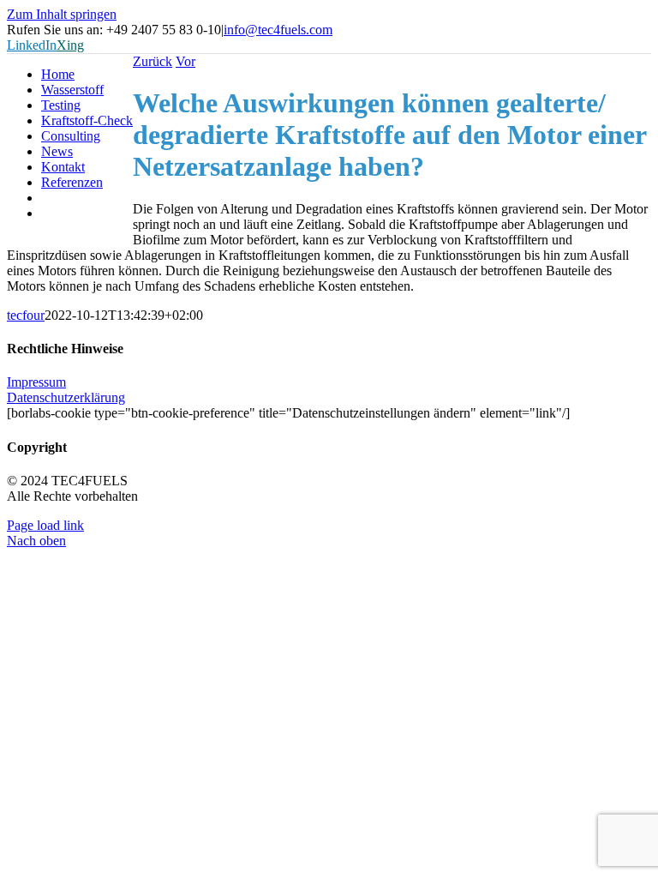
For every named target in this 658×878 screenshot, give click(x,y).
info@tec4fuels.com (278, 29)
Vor (185, 61)
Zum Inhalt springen (62, 14)
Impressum (36, 382)
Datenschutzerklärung (66, 397)
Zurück (152, 61)
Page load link (45, 525)
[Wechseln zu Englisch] (87, 213)
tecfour (26, 315)
